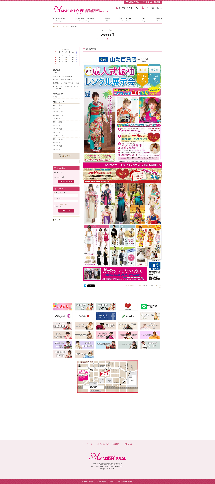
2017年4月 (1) (57, 125)
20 (66, 60)
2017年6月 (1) (57, 122)
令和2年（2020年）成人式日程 (62, 76)
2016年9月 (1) (57, 142)
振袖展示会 (91, 49)
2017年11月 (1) (58, 112)
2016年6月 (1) (57, 149)
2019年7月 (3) (57, 108)
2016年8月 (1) (57, 146)
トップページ (88, 444)
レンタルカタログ (103, 444)
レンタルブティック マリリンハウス (133, 285)
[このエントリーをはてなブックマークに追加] (85, 285)
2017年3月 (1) (57, 129)
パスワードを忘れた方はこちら (61, 204)
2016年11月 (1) (58, 139)
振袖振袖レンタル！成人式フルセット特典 (66, 83)
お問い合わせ (128, 444)
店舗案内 (116, 444)
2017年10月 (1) (58, 115)
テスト (55, 73)
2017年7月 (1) (57, 118)
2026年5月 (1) (57, 105)
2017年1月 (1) (57, 132)
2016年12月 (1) (58, 135)
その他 (55, 97)
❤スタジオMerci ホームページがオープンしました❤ (65, 87)
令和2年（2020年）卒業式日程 (62, 79)
